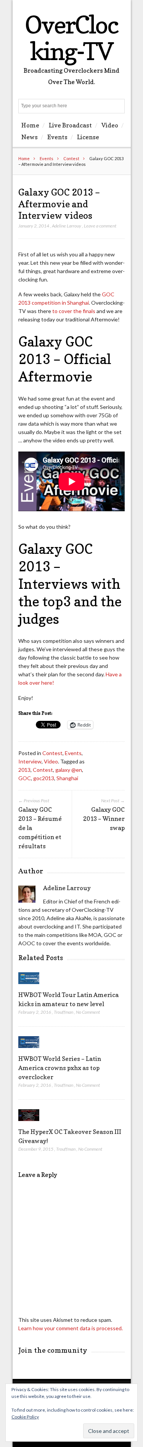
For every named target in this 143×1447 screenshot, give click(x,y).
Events (57, 137)
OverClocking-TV (71, 38)
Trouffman (63, 1012)
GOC (24, 778)
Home (30, 125)
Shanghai (67, 778)
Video (109, 125)
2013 (24, 769)
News (29, 137)
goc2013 (43, 778)
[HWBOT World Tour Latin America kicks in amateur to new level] (28, 986)
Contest (71, 158)
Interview (30, 761)
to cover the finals (73, 311)
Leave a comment (100, 226)
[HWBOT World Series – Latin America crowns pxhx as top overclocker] (28, 1049)
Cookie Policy (25, 1417)
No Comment (88, 1012)
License (88, 137)
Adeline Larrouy (66, 226)
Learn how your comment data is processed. (70, 1328)
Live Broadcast (70, 125)
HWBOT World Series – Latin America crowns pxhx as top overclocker (59, 1068)
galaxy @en (68, 769)
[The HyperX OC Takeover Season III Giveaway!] (28, 1122)
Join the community (52, 1350)
